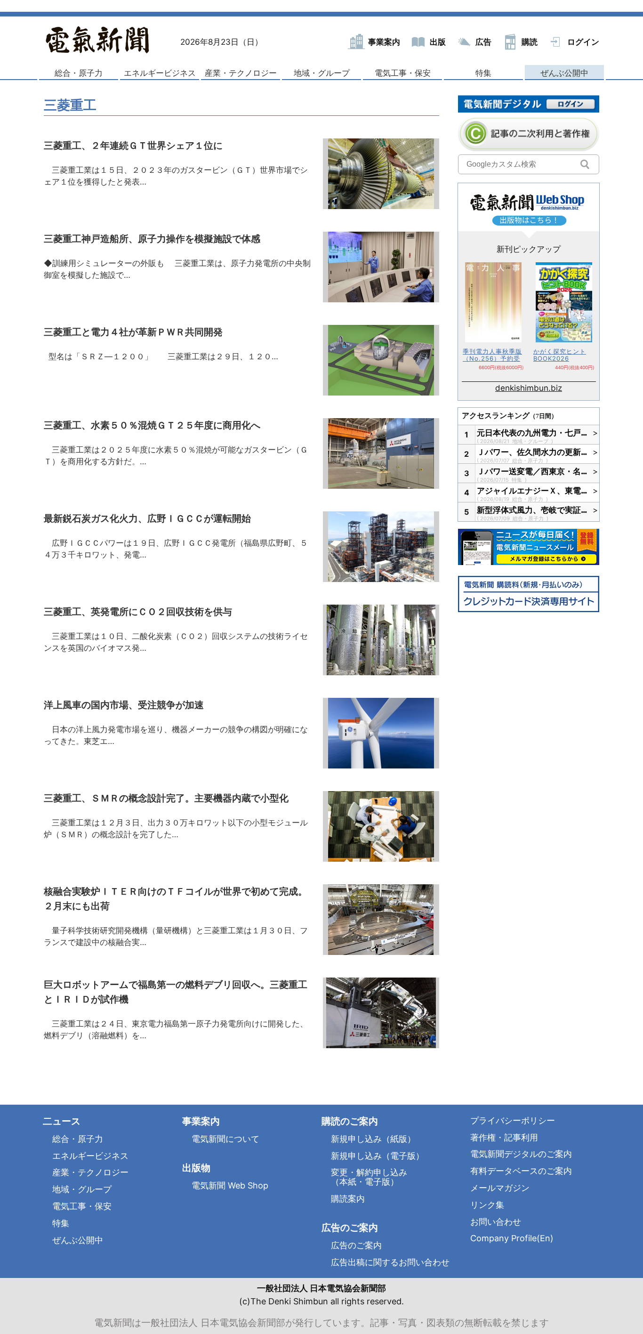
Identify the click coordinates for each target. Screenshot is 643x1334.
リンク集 (487, 1205)
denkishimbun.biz (528, 388)
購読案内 (348, 1199)
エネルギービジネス (160, 73)
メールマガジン (500, 1188)
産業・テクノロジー (241, 73)
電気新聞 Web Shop (230, 1185)
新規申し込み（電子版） (377, 1156)
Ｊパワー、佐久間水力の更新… (532, 452)
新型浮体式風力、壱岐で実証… (532, 510)
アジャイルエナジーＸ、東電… (532, 490)
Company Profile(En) (512, 1238)
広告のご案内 (356, 1245)
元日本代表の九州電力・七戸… (532, 432)
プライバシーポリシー (512, 1120)
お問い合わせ (495, 1222)
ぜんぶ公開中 (564, 73)
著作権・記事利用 (504, 1137)
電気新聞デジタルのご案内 (521, 1154)
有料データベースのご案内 (521, 1171)
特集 (483, 73)
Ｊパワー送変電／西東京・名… (532, 471)
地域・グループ (322, 73)
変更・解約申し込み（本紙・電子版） (369, 1177)
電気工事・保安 (403, 73)
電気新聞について (225, 1139)
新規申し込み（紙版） (373, 1139)
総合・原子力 (79, 73)
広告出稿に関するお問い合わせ (390, 1262)
